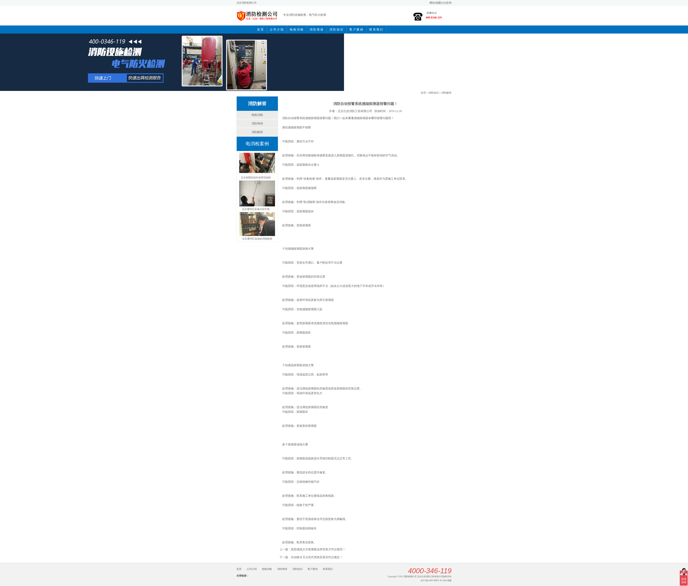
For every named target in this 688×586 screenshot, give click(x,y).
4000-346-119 (430, 571)
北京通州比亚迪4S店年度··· (257, 209)
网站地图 (435, 2)
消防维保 (317, 29)
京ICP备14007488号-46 (431, 580)
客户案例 (356, 29)
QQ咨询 (446, 2)
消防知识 (336, 29)
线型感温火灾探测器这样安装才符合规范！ (318, 549)
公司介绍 (277, 29)
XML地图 (447, 580)
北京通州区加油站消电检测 (257, 238)
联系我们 (376, 29)
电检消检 (297, 29)
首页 (260, 29)
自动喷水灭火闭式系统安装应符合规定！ (317, 557)
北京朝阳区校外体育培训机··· (257, 177)
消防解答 (257, 103)
